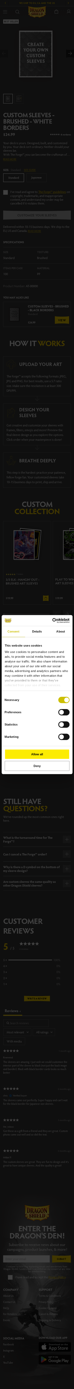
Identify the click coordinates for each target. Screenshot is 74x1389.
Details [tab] (37, 631)
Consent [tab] (13, 631)
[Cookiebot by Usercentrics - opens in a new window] (52, 620)
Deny (37, 766)
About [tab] (60, 631)
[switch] (63, 712)
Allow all (37, 754)
